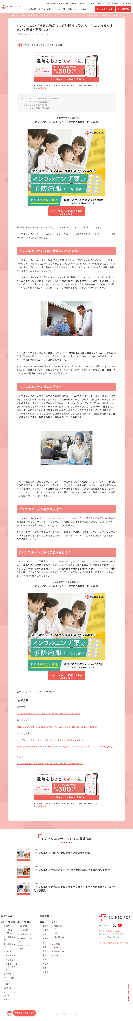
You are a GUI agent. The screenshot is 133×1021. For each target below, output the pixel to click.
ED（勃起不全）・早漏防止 (9, 981)
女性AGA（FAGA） (8, 931)
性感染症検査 (26, 934)
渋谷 (45, 947)
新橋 (45, 951)
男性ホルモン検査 (26, 946)
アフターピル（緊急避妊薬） (11, 967)
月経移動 (10, 960)
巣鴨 (45, 955)
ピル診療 (8, 951)
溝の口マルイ (59, 938)
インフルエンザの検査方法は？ (35, 102)
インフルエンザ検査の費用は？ (35, 105)
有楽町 (46, 964)
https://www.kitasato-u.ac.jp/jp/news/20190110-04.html (48, 713)
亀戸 (45, 943)
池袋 (45, 934)
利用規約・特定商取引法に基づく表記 (113, 943)
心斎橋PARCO (57, 945)
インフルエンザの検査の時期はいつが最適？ (41, 98)
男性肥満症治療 (10, 945)
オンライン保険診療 (10, 993)
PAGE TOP (128, 996)
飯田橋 (46, 930)
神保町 (46, 972)
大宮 (56, 933)
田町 (45, 959)
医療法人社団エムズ (113, 931)
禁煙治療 (8, 988)
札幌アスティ (59, 927)
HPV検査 (24, 930)
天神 (56, 955)
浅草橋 (46, 926)
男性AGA (8, 926)
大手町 (46, 938)
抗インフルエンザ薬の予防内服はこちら (67, 212)
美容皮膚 (8, 974)
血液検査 (24, 926)
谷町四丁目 (59, 951)
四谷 (45, 968)
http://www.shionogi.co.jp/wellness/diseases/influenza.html (50, 740)
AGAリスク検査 (26, 939)
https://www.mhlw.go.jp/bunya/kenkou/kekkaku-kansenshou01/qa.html (57, 727)
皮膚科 (7, 999)
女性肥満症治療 (10, 938)
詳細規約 (42, 88)
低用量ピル (10, 955)
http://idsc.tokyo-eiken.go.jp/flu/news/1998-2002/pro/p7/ (50, 763)
